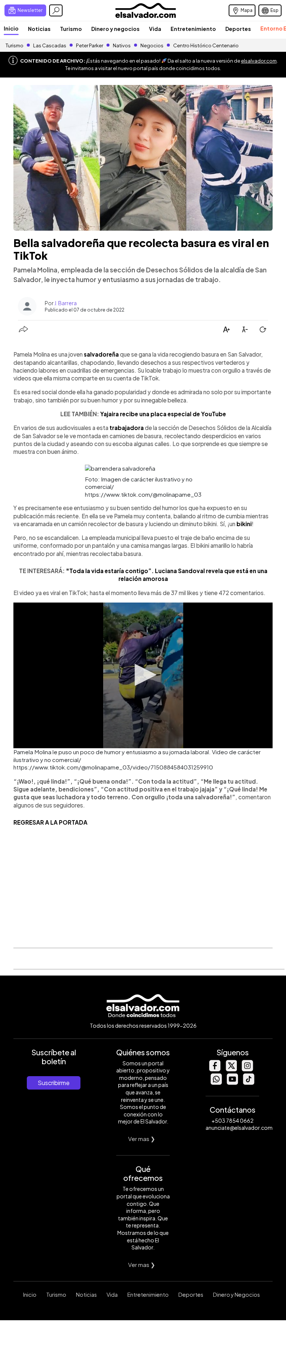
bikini (244, 523)
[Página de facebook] (214, 1069)
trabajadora (127, 427)
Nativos (122, 45)
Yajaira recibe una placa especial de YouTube (163, 413)
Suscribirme (54, 1083)
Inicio (11, 28)
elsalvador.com (259, 61)
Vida (155, 28)
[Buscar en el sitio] (56, 10)
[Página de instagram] (247, 1069)
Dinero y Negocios (236, 1294)
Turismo (71, 28)
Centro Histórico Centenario (206, 45)
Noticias (39, 28)
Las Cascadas (49, 45)
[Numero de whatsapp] (216, 1082)
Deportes (238, 28)
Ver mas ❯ (141, 1138)
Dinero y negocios (115, 28)
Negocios (151, 45)
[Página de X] (231, 1069)
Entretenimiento (193, 28)
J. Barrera (65, 303)
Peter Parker (90, 45)
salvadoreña (101, 354)
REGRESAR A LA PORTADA (50, 822)
